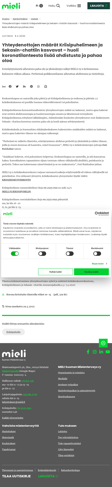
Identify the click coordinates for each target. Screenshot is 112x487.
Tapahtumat (9, 449)
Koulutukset (8, 443)
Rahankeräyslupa (70, 470)
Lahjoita (62, 431)
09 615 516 (28, 380)
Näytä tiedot (98, 263)
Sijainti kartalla (10, 371)
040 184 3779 (30, 394)
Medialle (62, 378)
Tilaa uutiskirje (66, 455)
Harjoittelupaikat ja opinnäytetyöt (76, 390)
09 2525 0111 (24, 408)
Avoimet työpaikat (68, 384)
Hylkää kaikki (55, 272)
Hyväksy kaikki (91, 272)
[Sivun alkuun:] (103, 343)
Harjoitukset (9, 431)
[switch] (42, 253)
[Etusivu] (13, 6)
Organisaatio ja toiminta (71, 372)
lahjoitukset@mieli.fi (13, 402)
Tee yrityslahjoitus (68, 437)
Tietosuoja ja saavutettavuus (17, 470)
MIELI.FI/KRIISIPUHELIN (16, 191)
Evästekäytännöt (47, 470)
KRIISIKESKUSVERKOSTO (16, 179)
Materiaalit (8, 437)
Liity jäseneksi (66, 449)
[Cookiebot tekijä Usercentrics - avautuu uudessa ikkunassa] (97, 214)
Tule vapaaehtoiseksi (69, 443)
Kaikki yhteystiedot (12, 417)
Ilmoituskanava (66, 396)
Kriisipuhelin (13, 332)
